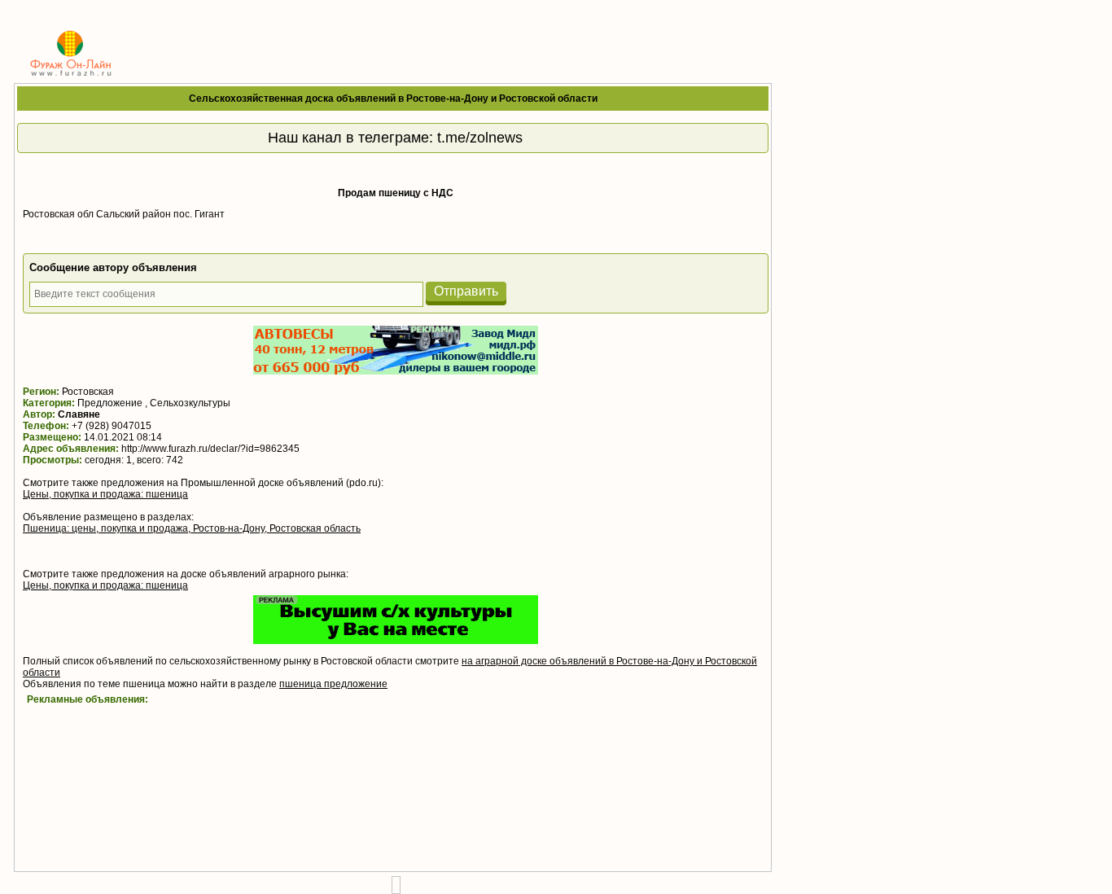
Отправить (466, 291)
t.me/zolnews (480, 137)
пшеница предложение (333, 684)
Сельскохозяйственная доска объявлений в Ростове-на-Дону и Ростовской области (393, 98)
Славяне (79, 414)
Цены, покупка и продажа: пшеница (105, 494)
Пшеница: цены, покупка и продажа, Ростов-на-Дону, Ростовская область (192, 528)
